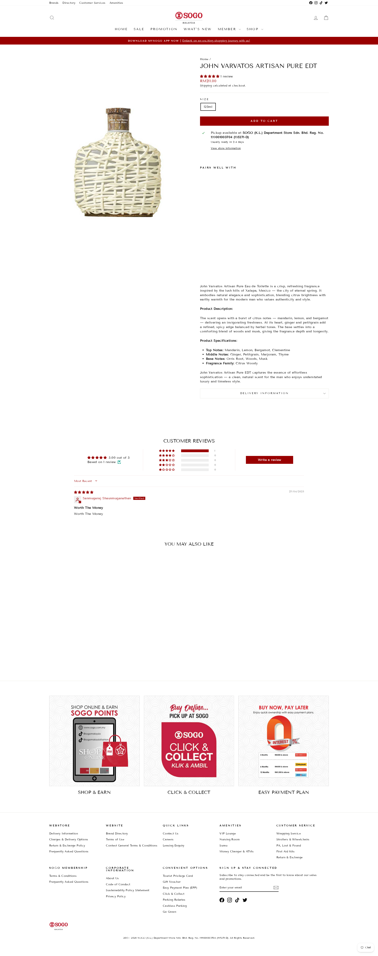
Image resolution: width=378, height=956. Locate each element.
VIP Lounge (228, 833)
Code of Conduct (118, 884)
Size (204, 99)
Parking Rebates (174, 899)
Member (228, 29)
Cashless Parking (175, 906)
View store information (226, 148)
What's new (198, 29)
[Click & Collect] (189, 741)
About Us (112, 878)
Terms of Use (115, 839)
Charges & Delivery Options (68, 839)
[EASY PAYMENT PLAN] (283, 741)
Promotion (164, 29)
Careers (168, 839)
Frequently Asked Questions (68, 851)
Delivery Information (63, 833)
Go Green (169, 911)
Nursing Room (230, 839)
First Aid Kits (285, 851)
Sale (139, 29)
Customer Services (92, 3)
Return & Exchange (289, 857)
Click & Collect (173, 894)
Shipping (206, 85)
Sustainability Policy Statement (127, 890)
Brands (53, 3)
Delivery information (264, 393)
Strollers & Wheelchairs (292, 839)
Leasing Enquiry (173, 845)
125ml (208, 107)
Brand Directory (117, 833)
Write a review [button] (269, 460)
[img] (83, 492)
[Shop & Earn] (94, 741)
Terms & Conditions (63, 876)
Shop (253, 29)
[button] (210, 76)
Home (121, 29)
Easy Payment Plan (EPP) (180, 887)
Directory (68, 3)
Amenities (116, 3)
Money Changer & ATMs (237, 851)
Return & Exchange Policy (67, 845)
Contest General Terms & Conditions (131, 845)
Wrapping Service (288, 833)
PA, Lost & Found (288, 845)
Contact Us (171, 833)
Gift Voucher (172, 881)
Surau (223, 845)
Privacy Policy (116, 896)
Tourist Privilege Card (178, 876)
